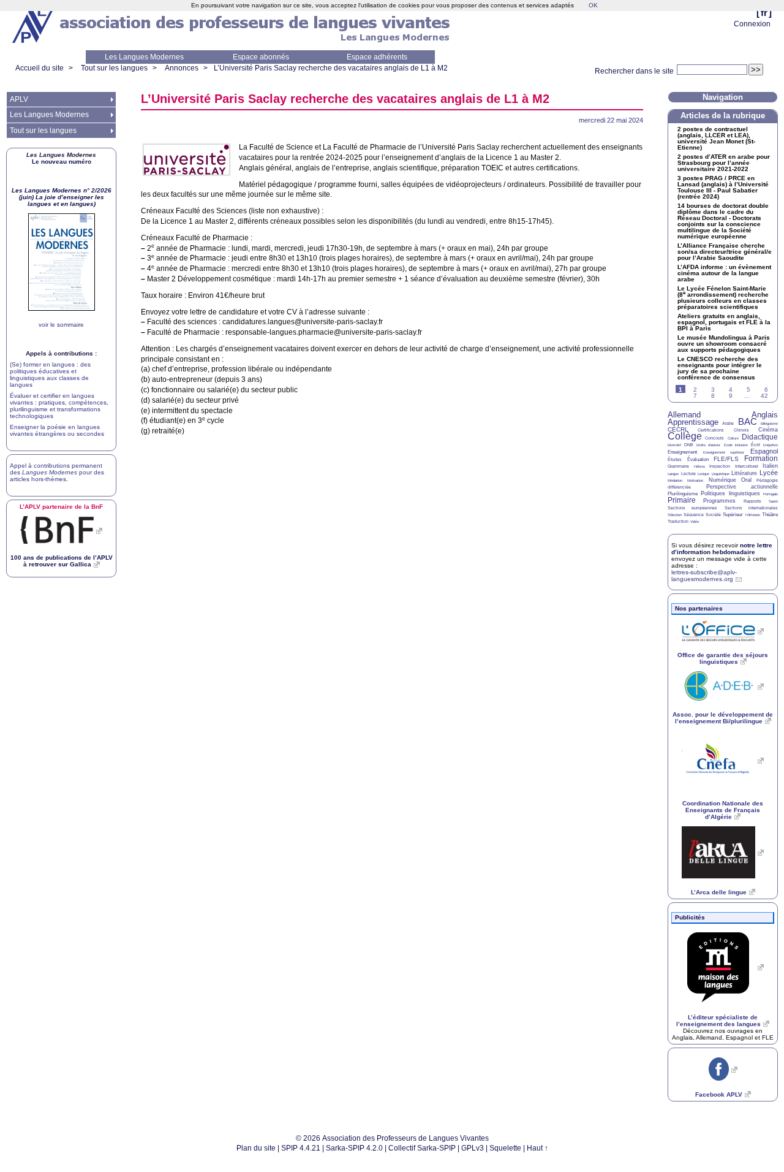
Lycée (769, 472)
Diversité (674, 445)
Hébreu (699, 466)
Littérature (744, 473)
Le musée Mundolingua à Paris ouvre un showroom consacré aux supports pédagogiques (723, 344)
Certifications (711, 430)
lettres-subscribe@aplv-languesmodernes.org (704, 575)
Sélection (675, 515)
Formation (761, 458)
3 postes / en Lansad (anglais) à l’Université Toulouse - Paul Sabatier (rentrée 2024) (723, 187)
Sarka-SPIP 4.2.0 (354, 1148)
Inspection (719, 466)
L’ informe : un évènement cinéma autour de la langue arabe (724, 273)
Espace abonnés (261, 57)
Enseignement (682, 452)
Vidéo (694, 521)
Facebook (718, 1094)
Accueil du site (39, 68)
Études (675, 459)
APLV (19, 99)
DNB (688, 445)
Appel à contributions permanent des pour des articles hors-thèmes (57, 472)
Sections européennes (692, 508)
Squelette (505, 1148)
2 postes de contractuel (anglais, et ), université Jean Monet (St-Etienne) (716, 138)
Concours (714, 438)
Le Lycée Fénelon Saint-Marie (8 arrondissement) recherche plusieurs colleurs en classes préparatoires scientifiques (723, 298)
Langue (673, 474)
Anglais (765, 414)
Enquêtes (770, 445)
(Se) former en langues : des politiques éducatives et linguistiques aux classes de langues (50, 374)
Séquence (694, 514)
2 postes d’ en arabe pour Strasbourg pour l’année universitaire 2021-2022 (723, 163)
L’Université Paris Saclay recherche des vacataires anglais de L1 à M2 (331, 68)
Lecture (688, 473)
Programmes (719, 501)
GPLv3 (472, 1148)
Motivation (695, 480)
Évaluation (698, 459)
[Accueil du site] (33, 25)
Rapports (752, 501)
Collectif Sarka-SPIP (422, 1148)
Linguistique (720, 474)
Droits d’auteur (708, 445)
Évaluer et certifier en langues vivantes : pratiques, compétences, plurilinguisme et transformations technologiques (59, 405)
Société (713, 514)
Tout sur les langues (114, 68)
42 (764, 395)
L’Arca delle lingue (719, 892)
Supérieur (733, 514)
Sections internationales (751, 508)
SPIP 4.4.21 (300, 1148)
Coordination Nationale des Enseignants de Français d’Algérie (722, 810)
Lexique (703, 474)
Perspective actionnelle (742, 487)
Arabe (728, 423)
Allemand (684, 414)
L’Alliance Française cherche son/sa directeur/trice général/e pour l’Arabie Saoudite (724, 252)
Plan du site (256, 1148)
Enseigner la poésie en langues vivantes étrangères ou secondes (57, 430)
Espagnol (764, 451)
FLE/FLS (726, 458)
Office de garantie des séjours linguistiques (722, 658)
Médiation (675, 480)
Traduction (678, 521)
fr (764, 12)
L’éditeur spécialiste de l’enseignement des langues (718, 1020)
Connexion (752, 24)
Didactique (760, 437)
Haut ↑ (537, 1148)
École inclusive (736, 445)
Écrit (755, 445)
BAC (747, 421)
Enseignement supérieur (724, 452)
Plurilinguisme (683, 494)
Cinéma (768, 430)
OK (593, 5)
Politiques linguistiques (730, 493)
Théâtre (770, 514)
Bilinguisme (769, 423)
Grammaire (678, 466)
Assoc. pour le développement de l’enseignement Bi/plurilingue (723, 718)
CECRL (678, 429)
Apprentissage (693, 422)
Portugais (770, 494)
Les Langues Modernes (144, 57)
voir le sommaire (61, 324)
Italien (770, 466)
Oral (746, 480)
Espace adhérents (377, 57)
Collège (685, 436)
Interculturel (746, 466)
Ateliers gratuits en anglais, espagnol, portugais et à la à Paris (724, 322)
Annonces (181, 68)
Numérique (722, 480)
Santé (773, 501)
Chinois (741, 430)
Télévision (752, 515)
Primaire (682, 500)
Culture (733, 438)
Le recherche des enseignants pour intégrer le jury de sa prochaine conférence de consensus (719, 368)
